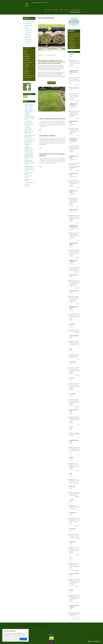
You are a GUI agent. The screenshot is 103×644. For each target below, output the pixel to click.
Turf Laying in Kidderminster (38, 632)
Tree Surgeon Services (29, 41)
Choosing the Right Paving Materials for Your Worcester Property (30, 137)
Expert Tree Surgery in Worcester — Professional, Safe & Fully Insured (30, 105)
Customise (8, 639)
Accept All (23, 639)
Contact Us (66, 9)
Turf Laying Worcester (72, 124)
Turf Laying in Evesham (52, 628)
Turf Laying (27, 43)
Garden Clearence (28, 30)
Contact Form (48, 75)
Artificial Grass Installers (29, 21)
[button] (94, 641)
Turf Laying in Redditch (38, 634)
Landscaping (27, 34)
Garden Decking (28, 32)
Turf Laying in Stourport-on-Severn (69, 631)
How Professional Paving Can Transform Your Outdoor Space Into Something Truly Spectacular (29, 143)
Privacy (61, 9)
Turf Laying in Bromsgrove (67, 632)
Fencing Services (28, 28)
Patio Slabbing (27, 39)
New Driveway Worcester (29, 182)
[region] (15, 635)
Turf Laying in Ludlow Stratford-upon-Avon (70, 628)
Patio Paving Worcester (74, 10)
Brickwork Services (28, 23)
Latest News (55, 9)
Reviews (50, 9)
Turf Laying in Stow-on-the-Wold (54, 631)
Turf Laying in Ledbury (37, 628)
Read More (71, 66)
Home (45, 9)
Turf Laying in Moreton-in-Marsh (39, 631)
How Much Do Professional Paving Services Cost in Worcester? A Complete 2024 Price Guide (29, 130)
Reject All (15, 639)
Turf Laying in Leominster (53, 632)
